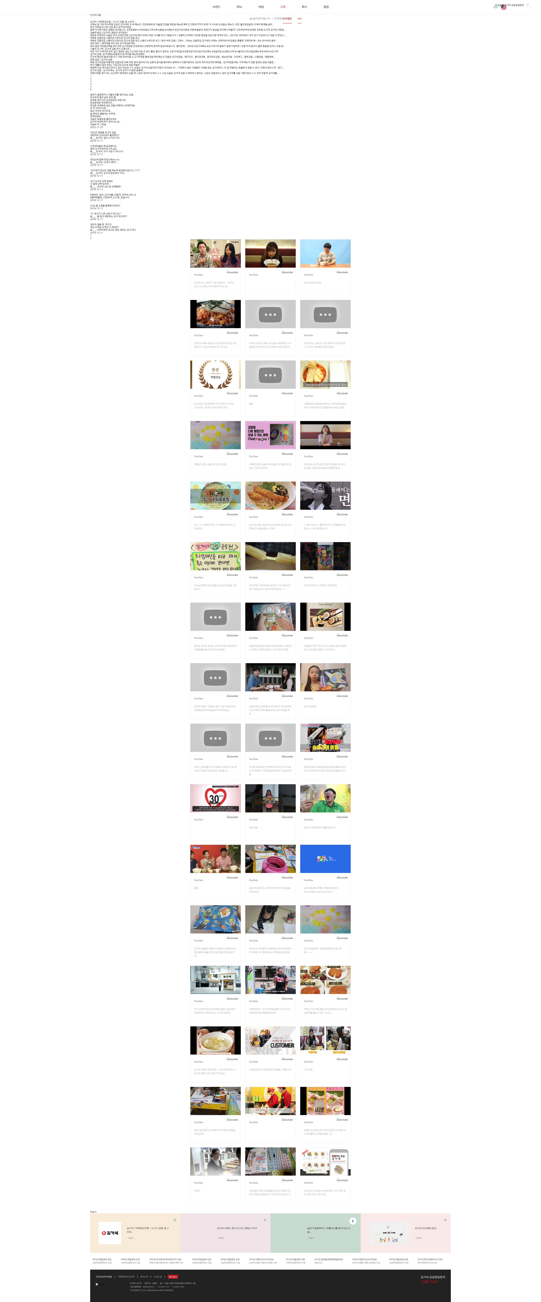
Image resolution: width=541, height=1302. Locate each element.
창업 (326, 6)
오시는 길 (158, 1276)
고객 (282, 6)
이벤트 (260, 18)
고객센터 (311, 18)
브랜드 (216, 6)
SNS (299, 18)
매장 (261, 6)
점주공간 (287, 18)
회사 (304, 6)
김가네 (18, 7)
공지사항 (229, 18)
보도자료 (273, 18)
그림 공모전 (245, 18)
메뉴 (239, 6)
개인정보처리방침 (104, 1277)
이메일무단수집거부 (126, 1276)
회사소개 (144, 1276)
